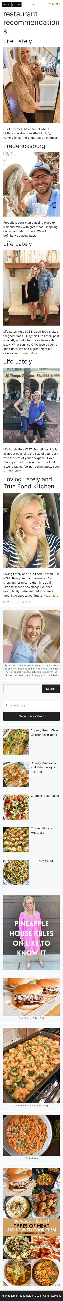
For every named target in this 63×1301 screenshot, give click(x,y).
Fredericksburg (24, 145)
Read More (30, 353)
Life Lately (17, 41)
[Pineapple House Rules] (12, 4)
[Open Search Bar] (33, 4)
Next (25, 602)
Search (50, 688)
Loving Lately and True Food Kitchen (28, 483)
